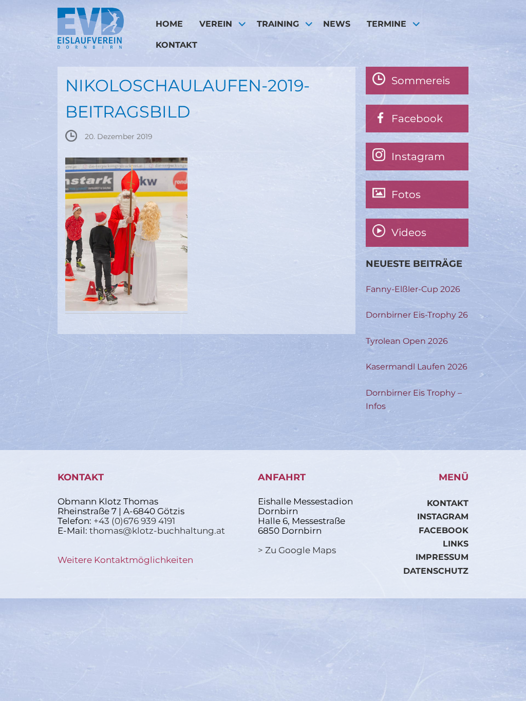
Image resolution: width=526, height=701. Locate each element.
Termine (386, 24)
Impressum (442, 557)
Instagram (442, 516)
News (336, 24)
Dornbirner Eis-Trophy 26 (417, 315)
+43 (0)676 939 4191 (134, 521)
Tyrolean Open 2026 (407, 341)
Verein (215, 24)
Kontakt (176, 45)
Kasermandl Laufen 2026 (416, 367)
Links (455, 544)
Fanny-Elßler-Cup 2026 (413, 289)
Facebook (443, 530)
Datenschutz (435, 571)
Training (278, 24)
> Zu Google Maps (297, 550)
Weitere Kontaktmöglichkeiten (125, 560)
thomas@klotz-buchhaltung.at (157, 530)
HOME (169, 24)
